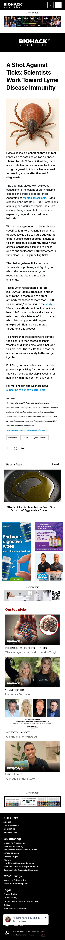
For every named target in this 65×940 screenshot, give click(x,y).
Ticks (25, 437)
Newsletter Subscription (15, 883)
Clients (7, 860)
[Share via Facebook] (7, 448)
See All (55, 464)
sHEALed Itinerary (12, 853)
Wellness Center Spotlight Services (20, 866)
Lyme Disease (40, 437)
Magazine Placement (14, 842)
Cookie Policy (10, 897)
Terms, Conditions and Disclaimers (20, 901)
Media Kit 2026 (10, 832)
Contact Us (9, 828)
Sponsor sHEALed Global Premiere (20, 849)
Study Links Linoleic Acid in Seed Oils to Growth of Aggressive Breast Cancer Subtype (31, 509)
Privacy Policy (10, 894)
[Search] (50, 5)
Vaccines (12, 437)
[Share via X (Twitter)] (15, 448)
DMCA (6, 905)
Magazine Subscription (14, 880)
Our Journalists (11, 825)
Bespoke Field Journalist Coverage (20, 870)
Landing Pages (10, 856)
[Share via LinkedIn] (22, 448)
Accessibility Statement (15, 908)
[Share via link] (30, 448)
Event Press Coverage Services (18, 863)
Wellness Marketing (13, 846)
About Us (8, 821)
